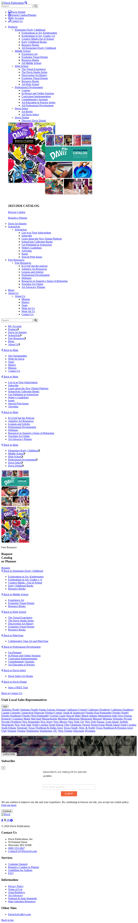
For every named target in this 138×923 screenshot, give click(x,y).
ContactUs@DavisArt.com (22, 851)
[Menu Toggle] (26, 2)
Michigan (63, 718)
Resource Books (30, 45)
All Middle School (31, 63)
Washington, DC (48, 730)
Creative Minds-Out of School (38, 38)
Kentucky (6, 718)
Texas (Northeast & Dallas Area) (45, 727)
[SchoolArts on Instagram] (8, 820)
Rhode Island (113, 724)
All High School (30, 84)
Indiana (93, 715)
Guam (62, 715)
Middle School (22, 51)
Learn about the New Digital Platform (42, 238)
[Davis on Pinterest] (11, 820)
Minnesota (74, 718)
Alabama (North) (10, 709)
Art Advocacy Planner (33, 287)
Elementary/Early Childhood (30, 29)
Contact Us (17, 21)
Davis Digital (18, 12)
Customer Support (17, 864)
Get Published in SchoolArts (37, 244)
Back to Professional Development (22, 646)
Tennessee (22, 727)
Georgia (54, 715)
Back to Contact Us (11, 693)
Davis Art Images (17, 223)
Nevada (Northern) (11, 721)
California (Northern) (99, 709)
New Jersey (46, 721)
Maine (27, 718)
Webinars (26, 278)
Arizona (51, 709)
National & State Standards (22, 898)
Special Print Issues (32, 256)
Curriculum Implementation (36, 96)
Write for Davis (16, 358)
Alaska (42, 709)
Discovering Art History (34, 75)
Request (5, 567)
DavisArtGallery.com (19, 914)
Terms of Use (15, 889)
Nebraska (118, 718)
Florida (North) (120, 712)
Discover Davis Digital (34, 120)
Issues (25, 253)
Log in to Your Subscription (36, 232)
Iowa (121, 715)
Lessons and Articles (32, 272)
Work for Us (28, 311)
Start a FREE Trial (18, 687)
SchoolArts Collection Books (37, 241)
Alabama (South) (29, 709)
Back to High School (14, 611)
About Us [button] (13, 293)
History (25, 302)
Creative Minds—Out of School (25, 582)
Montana (107, 718)
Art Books (27, 111)
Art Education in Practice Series (38, 102)
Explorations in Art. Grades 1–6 (25, 579)
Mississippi (86, 718)
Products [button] (12, 26)
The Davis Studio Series (34, 72)
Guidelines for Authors (20, 870)
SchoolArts (21, 229)
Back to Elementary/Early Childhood (23, 570)
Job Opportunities (17, 355)
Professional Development (29, 87)
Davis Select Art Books (20, 676)
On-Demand (14, 652)
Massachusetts (49, 718)
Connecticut (27, 712)
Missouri (97, 718)
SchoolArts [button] (14, 226)
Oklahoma (75, 724)
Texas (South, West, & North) (79, 727)
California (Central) (76, 709)
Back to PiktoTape (13, 635)
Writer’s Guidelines (18, 397)
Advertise (27, 250)
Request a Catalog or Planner (23, 867)
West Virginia (65, 730)
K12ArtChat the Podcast (21, 418)
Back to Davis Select (14, 670)
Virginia (21, 730)
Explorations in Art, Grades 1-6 (38, 35)
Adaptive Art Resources (34, 269)
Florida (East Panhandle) (98, 712)
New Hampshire (31, 721)
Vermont (11, 730)
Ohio (67, 724)
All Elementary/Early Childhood (39, 48)
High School (21, 66)
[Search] (35, 320)
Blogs (11, 290)
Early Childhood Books (34, 41)
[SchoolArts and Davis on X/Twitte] (5, 820)
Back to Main (10, 350)
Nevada (128, 718)
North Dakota (56, 724)
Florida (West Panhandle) (35, 715)
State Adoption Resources (22, 901)
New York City (76, 721)
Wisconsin (78, 730)
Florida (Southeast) (11, 715)
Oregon (86, 724)
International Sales (107, 715)
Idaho (78, 715)
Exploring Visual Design (35, 57)
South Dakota (8, 727)
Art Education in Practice (21, 664)
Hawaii (70, 715)
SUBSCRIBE (9, 754)
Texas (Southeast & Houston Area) (114, 727)
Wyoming (90, 730)
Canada (5, 712)
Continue (7, 811)
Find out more (8, 805)
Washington (32, 730)
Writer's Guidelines (32, 247)
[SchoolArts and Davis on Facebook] (2, 820)
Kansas (128, 715)
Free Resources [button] (16, 259)
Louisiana (17, 718)
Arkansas (61, 709)
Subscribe (27, 235)
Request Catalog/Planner (23, 15)
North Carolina (40, 724)
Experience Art (30, 54)
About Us (20, 296)
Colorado (15, 712)
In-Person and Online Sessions (38, 93)
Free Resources (23, 262)
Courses (26, 90)
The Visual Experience (34, 69)
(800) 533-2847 (16, 848)
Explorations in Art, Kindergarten (39, 32)
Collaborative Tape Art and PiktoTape (28, 641)
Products (12, 329)
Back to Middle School (15, 594)
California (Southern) (122, 709)
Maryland (36, 718)
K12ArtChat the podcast (34, 265)
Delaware (39, 712)
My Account (17, 18)
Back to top (7, 920)
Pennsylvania (98, 724)
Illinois (85, 715)
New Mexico (60, 721)
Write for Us (28, 308)
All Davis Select (30, 114)
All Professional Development (38, 105)
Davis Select (21, 108)
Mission (26, 299)
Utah (5, 706)
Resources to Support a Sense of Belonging (45, 281)
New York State (23, 724)
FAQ (10, 873)
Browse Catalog (16, 212)
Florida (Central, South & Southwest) (65, 712)
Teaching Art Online (32, 284)
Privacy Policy (16, 886)
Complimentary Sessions (35, 99)
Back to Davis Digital (15, 681)
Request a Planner (17, 217)
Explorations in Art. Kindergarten (26, 576)
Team (24, 305)
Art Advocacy (15, 895)
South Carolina (128, 724)
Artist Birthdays (16, 892)
